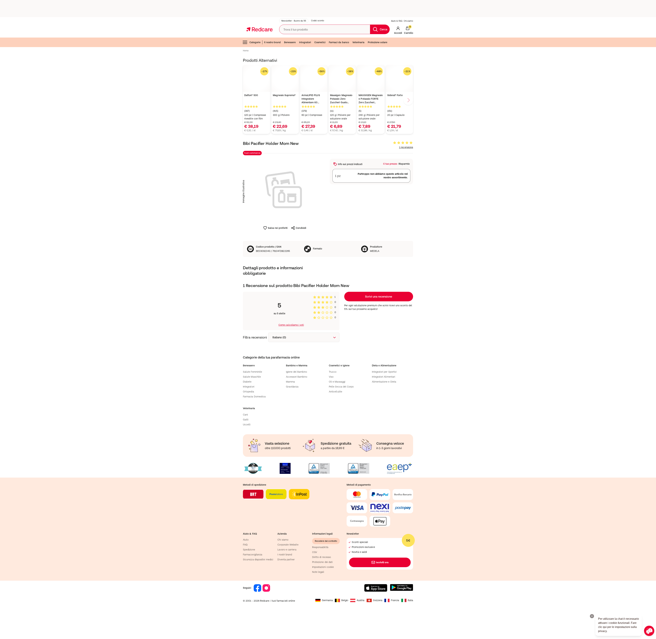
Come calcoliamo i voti (291, 325)
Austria (361, 600)
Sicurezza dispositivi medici (258, 559)
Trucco (332, 371)
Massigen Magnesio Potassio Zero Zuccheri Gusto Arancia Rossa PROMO (341, 99)
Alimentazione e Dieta (384, 381)
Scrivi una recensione (378, 296)
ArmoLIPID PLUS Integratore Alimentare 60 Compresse (311, 99)
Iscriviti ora (382, 562)
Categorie (255, 42)
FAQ (245, 544)
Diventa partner (286, 559)
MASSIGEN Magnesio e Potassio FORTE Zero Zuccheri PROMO (371, 99)
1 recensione (406, 147)
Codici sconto (317, 20)
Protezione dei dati (322, 562)
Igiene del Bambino (296, 371)
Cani (245, 414)
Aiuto (246, 539)
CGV (314, 552)
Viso (331, 376)
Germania (327, 600)
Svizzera (377, 600)
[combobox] (303, 337)
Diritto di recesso (321, 557)
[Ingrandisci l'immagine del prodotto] (284, 191)
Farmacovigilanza (252, 554)
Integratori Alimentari (383, 376)
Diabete (247, 381)
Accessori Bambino (296, 376)
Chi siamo (408, 21)
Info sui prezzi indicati (350, 164)
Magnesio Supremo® (284, 95)
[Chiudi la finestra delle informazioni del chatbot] (592, 616)
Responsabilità (320, 547)
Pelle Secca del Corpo (341, 386)
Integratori (305, 42)
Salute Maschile (252, 376)
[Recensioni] (403, 143)
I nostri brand (284, 554)
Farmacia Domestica (254, 396)
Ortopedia (248, 391)
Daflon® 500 (251, 95)
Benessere (290, 42)
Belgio (344, 600)
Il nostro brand (272, 42)
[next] (408, 100)
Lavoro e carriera (286, 549)
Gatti (245, 419)
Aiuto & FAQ (396, 21)
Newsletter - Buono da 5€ (293, 21)
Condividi (301, 228)
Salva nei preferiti (278, 228)
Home (246, 50)
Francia (395, 600)
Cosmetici (319, 42)
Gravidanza (292, 386)
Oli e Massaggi (337, 381)
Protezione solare (377, 42)
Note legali (318, 572)
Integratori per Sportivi (384, 371)
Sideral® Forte (395, 95)
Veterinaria (358, 42)
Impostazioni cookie (323, 567)
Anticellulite (335, 391)
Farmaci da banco (339, 42)
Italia (410, 600)
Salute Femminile (252, 371)
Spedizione (249, 549)
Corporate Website (287, 544)
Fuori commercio (252, 153)
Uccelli (247, 424)
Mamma (290, 381)
